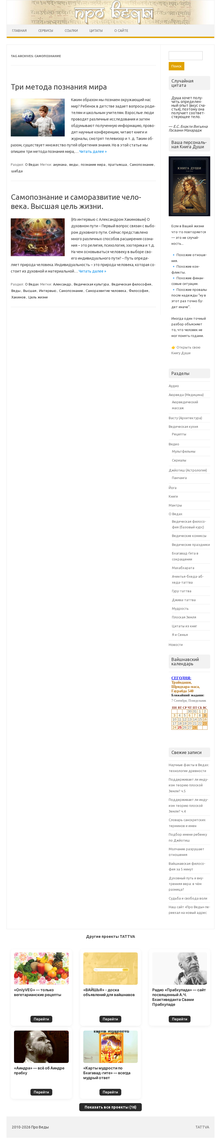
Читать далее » (93, 151)
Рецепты (179, 434)
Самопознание (142, 164)
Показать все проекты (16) (110, 1107)
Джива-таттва (184, 600)
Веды (15, 290)
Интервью (47, 290)
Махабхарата (183, 568)
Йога (173, 488)
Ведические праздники (191, 544)
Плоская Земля (184, 617)
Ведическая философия (131, 284)
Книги (173, 496)
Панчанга (179, 478)
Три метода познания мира (59, 86)
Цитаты (96, 30)
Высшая (29, 290)
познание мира (93, 164)
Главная (19, 30)
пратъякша (117, 164)
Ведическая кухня (183, 426)
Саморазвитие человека (106, 290)
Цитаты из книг (184, 626)
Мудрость (180, 608)
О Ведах (32, 164)
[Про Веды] (110, 12)
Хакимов (18, 297)
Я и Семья (180, 634)
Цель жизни (38, 297)
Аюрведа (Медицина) (186, 395)
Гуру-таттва (181, 591)
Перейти (41, 1019)
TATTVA (202, 1127)
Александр (62, 284)
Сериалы (179, 460)
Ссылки (71, 30)
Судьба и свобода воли (188, 898)
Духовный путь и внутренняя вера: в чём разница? (186, 883)
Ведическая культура (91, 284)
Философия (138, 290)
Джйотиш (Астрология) (188, 470)
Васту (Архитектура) (185, 418)
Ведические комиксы (189, 536)
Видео (174, 444)
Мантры (175, 505)
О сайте (121, 30)
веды (73, 164)
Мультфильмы (183, 451)
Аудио (174, 386)
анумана (60, 164)
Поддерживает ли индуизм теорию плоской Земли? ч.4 (188, 805)
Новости (176, 644)
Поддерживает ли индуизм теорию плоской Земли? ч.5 (188, 785)
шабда (17, 171)
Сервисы (45, 30)
